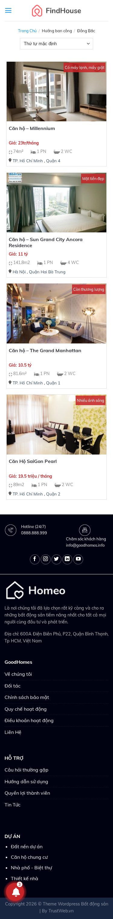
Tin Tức (12, 805)
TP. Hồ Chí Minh (28, 160)
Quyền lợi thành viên (27, 793)
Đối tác (12, 686)
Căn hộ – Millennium (32, 128)
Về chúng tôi (18, 674)
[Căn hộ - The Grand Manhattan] (56, 313)
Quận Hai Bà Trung (47, 271)
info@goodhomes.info (85, 545)
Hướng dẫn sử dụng (26, 781)
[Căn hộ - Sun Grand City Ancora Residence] (56, 203)
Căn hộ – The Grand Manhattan (45, 350)
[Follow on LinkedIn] (67, 559)
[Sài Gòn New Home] (56, 10)
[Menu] (8, 10)
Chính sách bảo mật (27, 697)
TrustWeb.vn (61, 911)
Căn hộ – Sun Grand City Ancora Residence (46, 242)
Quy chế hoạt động (26, 709)
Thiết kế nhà (24, 878)
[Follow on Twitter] (56, 559)
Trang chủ (27, 30)
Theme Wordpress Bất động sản (75, 904)
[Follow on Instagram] (46, 559)
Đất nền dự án (26, 846)
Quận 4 (53, 160)
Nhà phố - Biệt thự (31, 868)
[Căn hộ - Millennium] (56, 92)
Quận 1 (53, 382)
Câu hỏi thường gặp (27, 770)
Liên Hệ (13, 732)
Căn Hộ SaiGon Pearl (33, 461)
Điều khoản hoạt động (29, 720)
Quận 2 (53, 493)
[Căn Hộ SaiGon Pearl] (56, 425)
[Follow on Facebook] (35, 559)
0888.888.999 (34, 532)
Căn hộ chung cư (29, 857)
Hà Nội (19, 271)
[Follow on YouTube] (78, 559)
